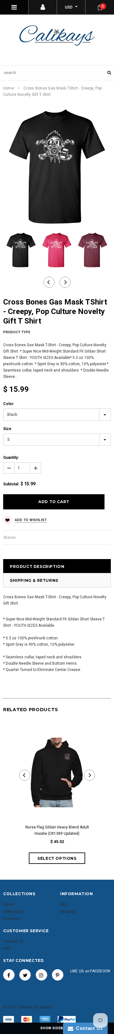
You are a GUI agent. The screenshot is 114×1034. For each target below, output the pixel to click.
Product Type (16, 332)
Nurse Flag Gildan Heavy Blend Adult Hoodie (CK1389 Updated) (57, 830)
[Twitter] (25, 975)
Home (8, 88)
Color (8, 404)
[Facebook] (9, 975)
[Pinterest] (57, 975)
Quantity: (11, 457)
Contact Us (88, 1028)
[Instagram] (41, 975)
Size (7, 429)
